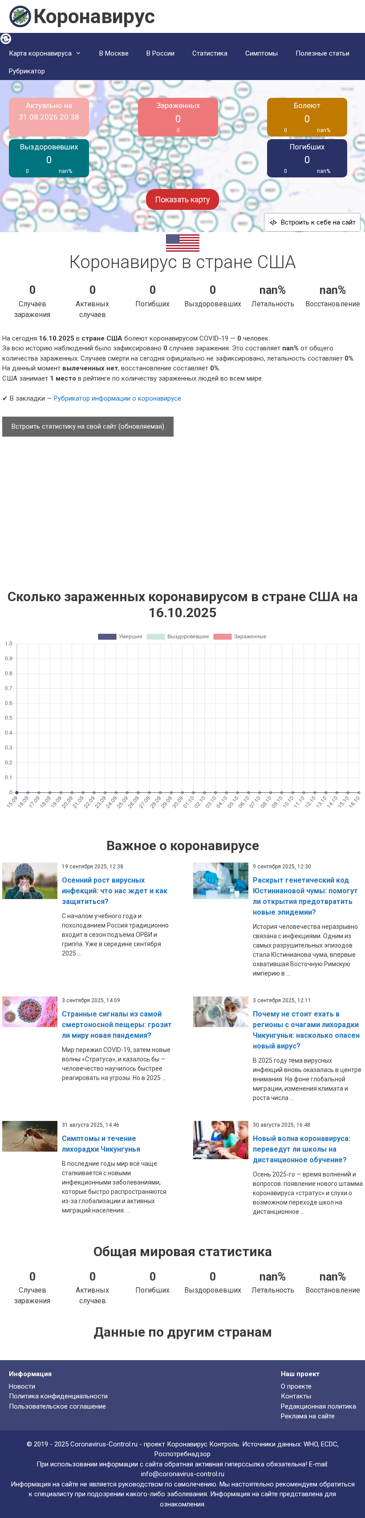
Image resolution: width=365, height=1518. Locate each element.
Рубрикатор (27, 71)
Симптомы (261, 53)
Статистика (209, 53)
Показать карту (182, 199)
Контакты (296, 1396)
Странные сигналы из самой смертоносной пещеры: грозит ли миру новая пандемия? (117, 1025)
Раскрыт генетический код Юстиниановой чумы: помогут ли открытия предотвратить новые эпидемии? (305, 896)
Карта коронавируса (40, 53)
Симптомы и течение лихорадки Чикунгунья (101, 1143)
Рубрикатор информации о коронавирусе (117, 398)
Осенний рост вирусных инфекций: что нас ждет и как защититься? (114, 891)
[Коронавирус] (20, 16)
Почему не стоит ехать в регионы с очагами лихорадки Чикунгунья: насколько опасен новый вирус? (306, 1030)
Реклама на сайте (308, 1416)
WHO (311, 1444)
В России (160, 53)
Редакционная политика (318, 1406)
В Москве (114, 53)
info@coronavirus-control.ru (182, 1474)
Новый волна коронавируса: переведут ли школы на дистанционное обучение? (301, 1149)
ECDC (329, 1444)
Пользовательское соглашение (57, 1406)
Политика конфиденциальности (58, 1396)
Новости (22, 1386)
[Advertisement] (182, 508)
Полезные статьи (322, 53)
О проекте (296, 1386)
